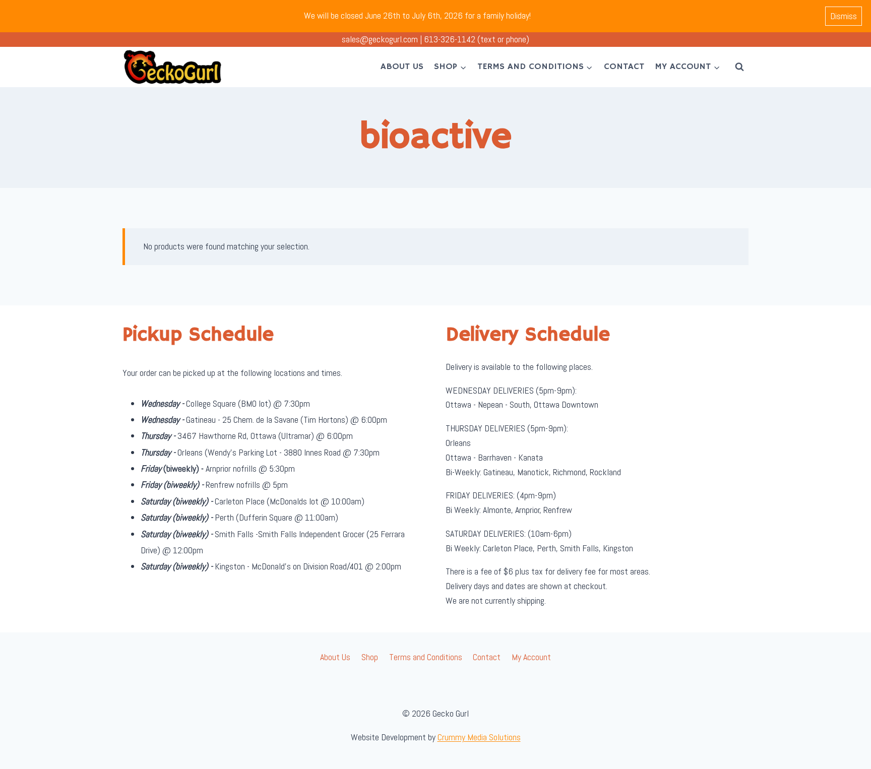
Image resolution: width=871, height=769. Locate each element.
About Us (402, 66)
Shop (369, 657)
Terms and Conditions (425, 657)
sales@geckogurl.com (380, 39)
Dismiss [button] (843, 16)
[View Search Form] (739, 67)
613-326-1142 (449, 39)
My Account (531, 657)
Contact (624, 66)
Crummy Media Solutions (479, 737)
